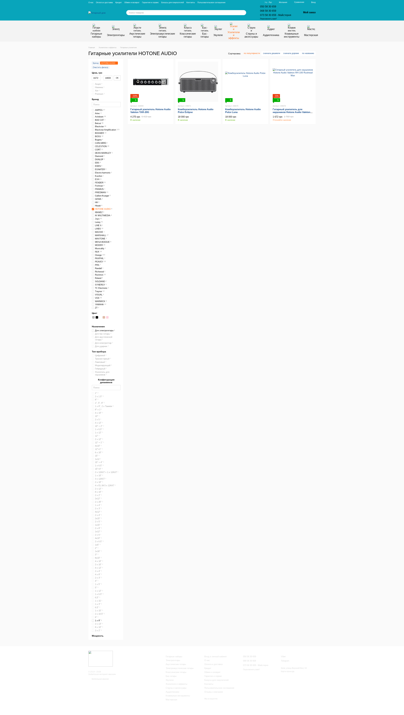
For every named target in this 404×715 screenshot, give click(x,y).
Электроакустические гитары (162, 35)
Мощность (98, 636)
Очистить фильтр (100, 67)
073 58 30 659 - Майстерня (275, 15)
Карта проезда (287, 671)
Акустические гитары (137, 35)
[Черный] (96, 317)
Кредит (118, 2)
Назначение (98, 326)
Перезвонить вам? (268, 19)
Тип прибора (99, 351)
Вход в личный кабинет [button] (215, 656)
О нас (90, 2)
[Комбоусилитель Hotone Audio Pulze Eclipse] (198, 82)
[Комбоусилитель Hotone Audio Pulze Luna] (245, 82)
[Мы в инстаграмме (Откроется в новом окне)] (255, 2)
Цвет (94, 313)
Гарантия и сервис (150, 2)
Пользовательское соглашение (211, 2)
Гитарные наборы (96, 35)
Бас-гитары (205, 35)
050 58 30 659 (268, 6)
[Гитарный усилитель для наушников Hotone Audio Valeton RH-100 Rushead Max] (293, 82)
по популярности (252, 53)
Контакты (190, 2)
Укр (265, 2)
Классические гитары (188, 35)
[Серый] (93, 317)
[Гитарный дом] (100, 658)
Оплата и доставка (104, 2)
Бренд (95, 99)
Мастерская (311, 35)
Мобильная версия (100, 679)
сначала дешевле (271, 53)
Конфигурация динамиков (106, 380)
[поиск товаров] (243, 12)
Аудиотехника (271, 35)
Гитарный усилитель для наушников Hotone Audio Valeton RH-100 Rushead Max (291, 112)
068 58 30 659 (268, 10)
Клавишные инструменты (291, 35)
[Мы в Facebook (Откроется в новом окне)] (248, 2)
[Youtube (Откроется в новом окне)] (252, 2)
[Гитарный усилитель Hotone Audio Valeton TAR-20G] (150, 82)
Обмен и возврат (132, 2)
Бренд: (96, 63)
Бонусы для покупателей (172, 2)
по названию (308, 53)
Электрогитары (116, 35)
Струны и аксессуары (251, 35)
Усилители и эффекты (234, 35)
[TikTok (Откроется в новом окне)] (259, 2)
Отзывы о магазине (213, 692)
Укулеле (218, 35)
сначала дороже (291, 53)
